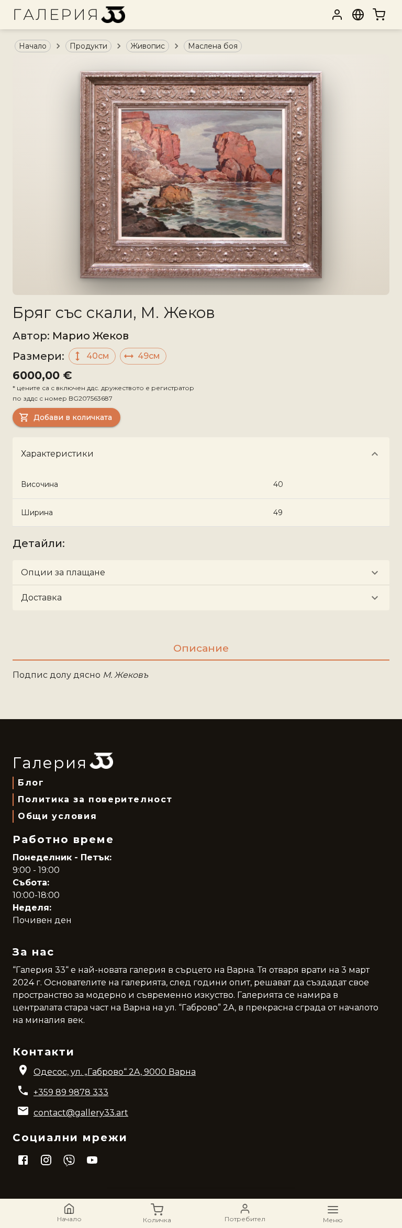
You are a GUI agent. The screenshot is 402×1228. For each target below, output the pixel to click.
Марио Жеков (90, 335)
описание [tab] (201, 648)
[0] (378, 14)
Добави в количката (73, 417)
